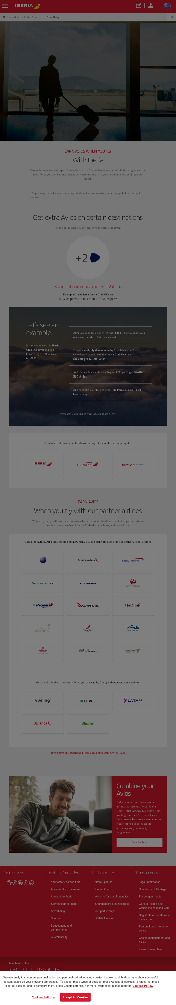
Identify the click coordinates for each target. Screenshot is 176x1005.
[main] (88, 988)
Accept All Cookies (75, 997)
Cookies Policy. (142, 986)
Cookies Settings (43, 997)
